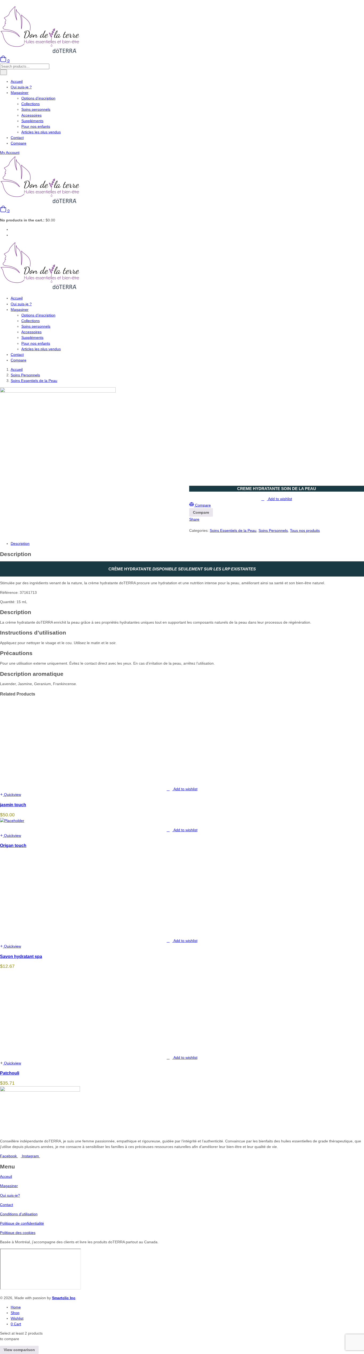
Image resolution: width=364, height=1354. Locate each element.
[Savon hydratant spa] (40, 931)
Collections (30, 104)
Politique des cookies (17, 1232)
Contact (17, 137)
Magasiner (20, 92)
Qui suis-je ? (21, 87)
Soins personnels (35, 109)
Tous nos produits (305, 530)
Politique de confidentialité (22, 1223)
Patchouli (9, 1073)
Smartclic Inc (63, 1298)
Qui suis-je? (10, 1195)
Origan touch (13, 845)
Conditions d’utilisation (19, 1214)
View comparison (19, 1350)
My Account (9, 152)
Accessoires (31, 115)
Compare (18, 143)
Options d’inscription (38, 98)
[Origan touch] (12, 820)
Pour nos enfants (35, 126)
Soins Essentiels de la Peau (34, 380)
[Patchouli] (40, 1048)
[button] (5, 211)
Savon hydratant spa (21, 956)
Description (20, 543)
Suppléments (32, 121)
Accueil (17, 81)
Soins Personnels (25, 375)
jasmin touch (13, 804)
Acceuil (6, 1176)
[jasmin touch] (40, 779)
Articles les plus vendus (41, 132)
